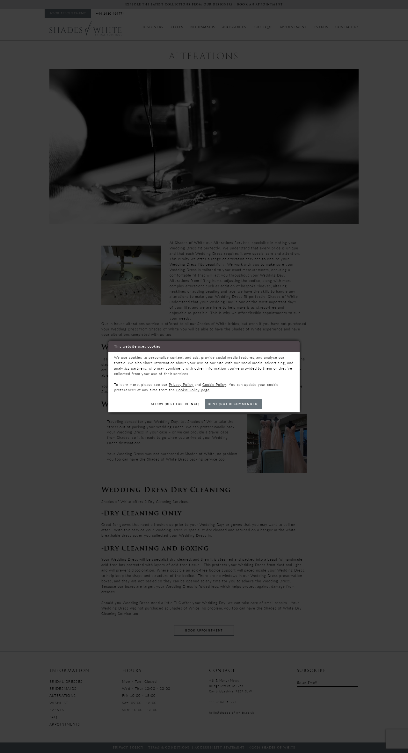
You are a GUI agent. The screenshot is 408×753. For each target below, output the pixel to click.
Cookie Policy (214, 384)
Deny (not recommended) (233, 404)
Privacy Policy (181, 384)
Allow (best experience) (175, 404)
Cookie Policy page (193, 390)
